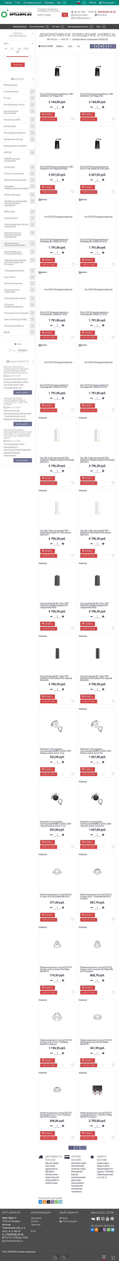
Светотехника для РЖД (15, 319)
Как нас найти (81, 15)
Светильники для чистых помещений (16, 225)
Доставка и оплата (32, 2)
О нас (17, 2)
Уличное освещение (14, 173)
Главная (8, 2)
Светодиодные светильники (11, 112)
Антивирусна (43, 11)
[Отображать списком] (101, 46)
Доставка (36, 1218)
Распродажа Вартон (14, 326)
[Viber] (52, 1202)
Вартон (24, 350)
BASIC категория (12, 195)
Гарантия (35, 1224)
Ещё (59, 2)
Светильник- (52, 9)
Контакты (102, 15)
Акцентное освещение (15, 180)
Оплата (34, 1221)
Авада (12, 350)
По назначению (36, 26)
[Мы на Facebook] (98, 1219)
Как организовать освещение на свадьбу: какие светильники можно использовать (16, 370)
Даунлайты (9, 277)
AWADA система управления (12, 160)
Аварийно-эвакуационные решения (16, 187)
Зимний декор (19, 26)
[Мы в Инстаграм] (102, 1219)
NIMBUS (59, 46)
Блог (33, 1231)
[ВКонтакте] (40, 1202)
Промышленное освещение (11, 291)
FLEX (70, 46)
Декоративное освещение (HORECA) (14, 244)
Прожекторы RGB (12, 120)
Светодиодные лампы (15, 298)
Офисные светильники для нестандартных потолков (15, 262)
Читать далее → (22, 393)
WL (78, 46)
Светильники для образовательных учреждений (12, 235)
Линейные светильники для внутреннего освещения (15, 203)
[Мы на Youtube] (107, 1219)
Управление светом (13, 139)
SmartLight (9, 167)
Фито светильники (13, 283)
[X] (48, 1202)
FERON (7, 332)
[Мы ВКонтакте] (93, 1219)
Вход (93, 2)
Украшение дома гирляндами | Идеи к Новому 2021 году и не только (16, 401)
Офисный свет (11, 218)
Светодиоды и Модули (14, 133)
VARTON (7, 152)
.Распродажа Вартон (14, 270)
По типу (55, 26)
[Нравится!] (72, 119)
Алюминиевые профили (15, 146)
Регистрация (108, 2)
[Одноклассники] (44, 1202)
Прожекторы (10, 126)
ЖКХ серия (9, 211)
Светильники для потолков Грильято (13, 253)
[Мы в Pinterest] (112, 1219)
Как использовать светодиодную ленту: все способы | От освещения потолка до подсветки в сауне (18, 434)
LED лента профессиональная (13, 305)
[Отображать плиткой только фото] (96, 46)
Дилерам (49, 2)
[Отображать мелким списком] (106, 46)
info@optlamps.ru (82, 18)
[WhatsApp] (56, 1202)
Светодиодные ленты (77, 26)
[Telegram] (60, 1202)
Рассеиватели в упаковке (16, 313)
